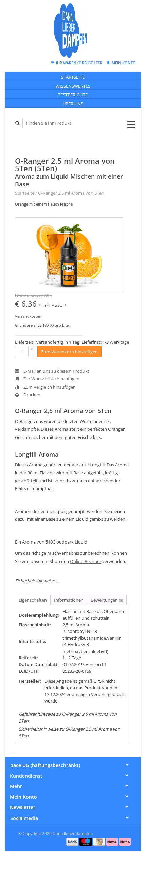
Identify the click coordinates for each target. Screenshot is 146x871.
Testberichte (73, 95)
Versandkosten (28, 316)
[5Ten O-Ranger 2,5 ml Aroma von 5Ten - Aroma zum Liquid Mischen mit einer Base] (69, 254)
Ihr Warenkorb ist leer (79, 62)
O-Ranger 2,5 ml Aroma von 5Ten (71, 193)
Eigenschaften (33, 600)
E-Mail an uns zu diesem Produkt (55, 371)
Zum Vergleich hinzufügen (49, 387)
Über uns (72, 104)
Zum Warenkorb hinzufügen (69, 352)
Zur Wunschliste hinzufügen (50, 379)
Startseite (73, 77)
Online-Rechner (85, 561)
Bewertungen (107, 600)
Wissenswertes (73, 86)
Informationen (69, 600)
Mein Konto (123, 62)
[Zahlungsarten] (73, 841)
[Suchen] (18, 123)
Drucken (31, 395)
